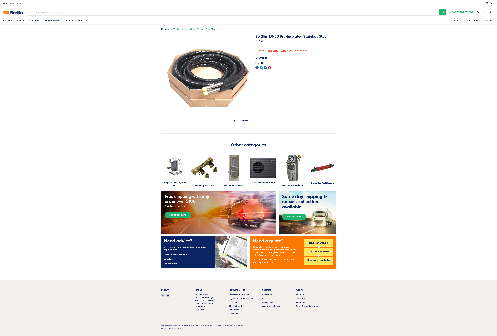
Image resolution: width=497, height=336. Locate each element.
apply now (273, 51)
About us (300, 295)
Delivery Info (488, 20)
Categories (233, 302)
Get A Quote (34, 20)
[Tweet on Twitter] (261, 67)
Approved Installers (17, 3)
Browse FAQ (170, 263)
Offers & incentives (237, 306)
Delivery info (268, 302)
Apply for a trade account (240, 295)
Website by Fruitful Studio (171, 328)
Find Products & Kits (13, 20)
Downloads (234, 314)
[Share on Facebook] (257, 67)
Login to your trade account (241, 299)
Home (164, 29)
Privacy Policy (302, 302)
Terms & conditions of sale (308, 306)
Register (267, 247)
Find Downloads (51, 20)
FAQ (5, 3)
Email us (168, 259)
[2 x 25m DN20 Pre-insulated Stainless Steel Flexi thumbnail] (166, 132)
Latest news (301, 299)
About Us (457, 20)
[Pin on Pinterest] (269, 67)
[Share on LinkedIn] (265, 67)
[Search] (442, 12)
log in (283, 51)
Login (483, 12)
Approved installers (271, 306)
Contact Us (82, 20)
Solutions (67, 20)
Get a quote (234, 310)
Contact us (267, 295)
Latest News (472, 20)
